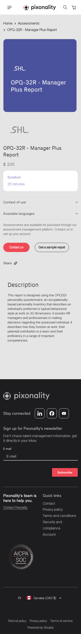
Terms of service (61, 621)
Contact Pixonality (15, 507)
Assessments (29, 23)
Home (7, 23)
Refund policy (17, 621)
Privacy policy (38, 621)
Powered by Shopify (40, 627)
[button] (7, 7)
